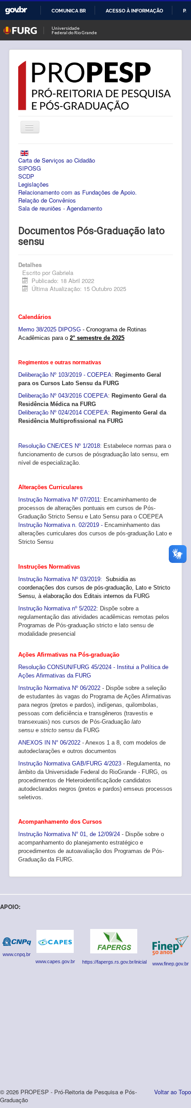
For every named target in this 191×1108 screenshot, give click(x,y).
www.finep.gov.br (170, 963)
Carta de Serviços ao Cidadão (56, 160)
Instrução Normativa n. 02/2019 (58, 525)
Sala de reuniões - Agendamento (60, 208)
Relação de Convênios (47, 200)
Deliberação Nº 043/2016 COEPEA (63, 395)
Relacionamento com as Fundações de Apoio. (77, 192)
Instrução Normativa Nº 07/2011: (60, 499)
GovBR (16, 10)
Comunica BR (69, 11)
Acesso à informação (134, 11)
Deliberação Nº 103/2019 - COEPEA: (65, 374)
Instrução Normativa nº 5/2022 (57, 608)
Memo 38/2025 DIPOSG (49, 329)
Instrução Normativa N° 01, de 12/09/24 (69, 834)
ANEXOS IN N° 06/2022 (49, 742)
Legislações (33, 184)
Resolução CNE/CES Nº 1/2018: (60, 445)
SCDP (26, 176)
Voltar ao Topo (172, 1092)
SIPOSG (29, 168)
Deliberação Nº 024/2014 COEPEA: (64, 412)
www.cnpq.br (17, 954)
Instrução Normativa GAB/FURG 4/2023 (70, 763)
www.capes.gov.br (55, 961)
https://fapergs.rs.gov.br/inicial (115, 962)
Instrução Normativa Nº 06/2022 (59, 688)
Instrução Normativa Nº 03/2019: (60, 579)
